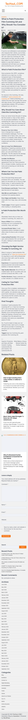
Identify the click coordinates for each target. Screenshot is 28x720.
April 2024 (4, 653)
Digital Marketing (5, 683)
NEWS (3, 701)
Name (4, 504)
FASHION (4, 688)
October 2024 (5, 637)
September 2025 (5, 608)
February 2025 (5, 626)
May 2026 (4, 587)
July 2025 (4, 613)
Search (4, 545)
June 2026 (4, 584)
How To (3, 698)
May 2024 (4, 650)
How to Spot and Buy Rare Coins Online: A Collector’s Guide (12, 379)
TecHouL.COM (14, 3)
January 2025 (5, 629)
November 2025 (5, 603)
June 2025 (4, 616)
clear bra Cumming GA (19, 254)
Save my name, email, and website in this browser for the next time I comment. (15, 529)
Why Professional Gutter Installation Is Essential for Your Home (12, 456)
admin (4, 30)
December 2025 (5, 600)
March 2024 (4, 655)
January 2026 (5, 597)
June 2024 (4, 647)
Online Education (6, 704)
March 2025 (4, 624)
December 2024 (5, 632)
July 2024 (4, 645)
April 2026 (4, 589)
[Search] (25, 10)
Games (3, 693)
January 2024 (5, 661)
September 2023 (5, 669)
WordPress (6, 718)
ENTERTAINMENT (6, 685)
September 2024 (5, 640)
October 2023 (5, 666)
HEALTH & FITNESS (6, 696)
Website (4, 519)
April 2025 (4, 621)
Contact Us (4, 680)
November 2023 (5, 663)
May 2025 (4, 618)
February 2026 (5, 595)
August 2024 (5, 642)
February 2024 (5, 658)
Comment (5, 484)
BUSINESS (4, 17)
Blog (3, 675)
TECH (3, 709)
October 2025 (5, 605)
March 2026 (4, 592)
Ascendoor (16, 716)
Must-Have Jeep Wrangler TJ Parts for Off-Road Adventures (13, 418)
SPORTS (3, 706)
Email (4, 512)
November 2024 (5, 634)
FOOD (3, 690)
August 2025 (5, 610)
